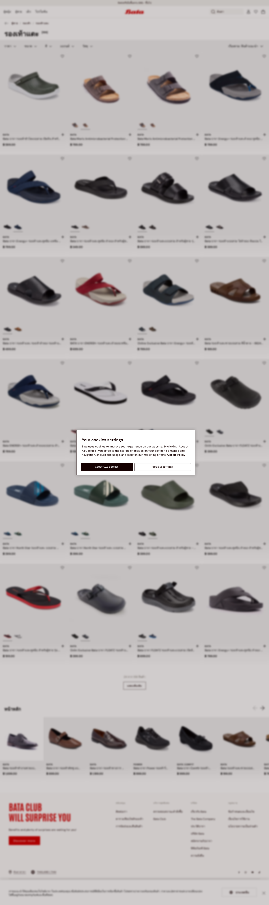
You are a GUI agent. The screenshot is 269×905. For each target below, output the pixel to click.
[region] (135, 452)
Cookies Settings (162, 467)
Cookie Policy (176, 455)
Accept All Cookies (107, 467)
